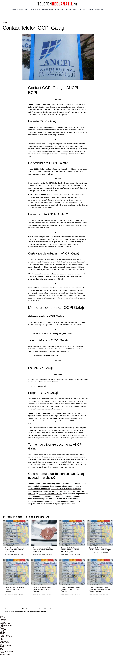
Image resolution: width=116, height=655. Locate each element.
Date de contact (48, 609)
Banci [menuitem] (2, 616)
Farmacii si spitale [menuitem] (6, 625)
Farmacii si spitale (47, 9)
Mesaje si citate (99, 9)
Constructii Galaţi (44, 491)
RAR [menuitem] (1, 639)
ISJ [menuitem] (1, 644)
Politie (57, 9)
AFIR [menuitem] (1, 650)
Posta (62, 9)
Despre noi (8, 609)
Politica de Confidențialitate (34, 609)
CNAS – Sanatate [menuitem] (6, 637)
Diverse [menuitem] (2, 653)
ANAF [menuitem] (2, 634)
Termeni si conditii (19, 609)
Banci (14, 9)
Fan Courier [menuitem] (4, 621)
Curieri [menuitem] (2, 618)
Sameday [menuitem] (3, 619)
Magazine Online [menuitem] (5, 624)
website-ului (69, 484)
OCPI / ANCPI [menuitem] (4, 635)
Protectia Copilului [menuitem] (6, 651)
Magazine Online (35, 9)
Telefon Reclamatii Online (22, 611)
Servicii (27, 9)
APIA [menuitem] (2, 648)
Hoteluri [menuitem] (2, 631)
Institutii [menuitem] (2, 632)
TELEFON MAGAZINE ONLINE (50, 494)
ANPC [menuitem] (2, 647)
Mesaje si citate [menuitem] (5, 654)
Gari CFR (68, 9)
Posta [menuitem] (2, 628)
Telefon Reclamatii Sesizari (11, 554)
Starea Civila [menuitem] (4, 642)
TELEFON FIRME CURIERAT (61, 489)
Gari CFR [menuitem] (3, 629)
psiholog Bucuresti (59, 491)
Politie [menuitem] (2, 626)
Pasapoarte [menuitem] (4, 641)
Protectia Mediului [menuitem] (6, 645)
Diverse (91, 9)
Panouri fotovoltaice (42, 489)
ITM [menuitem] (1, 638)
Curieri (19, 9)
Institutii (82, 9)
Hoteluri (75, 9)
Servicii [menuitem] (2, 622)
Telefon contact (80, 484)
